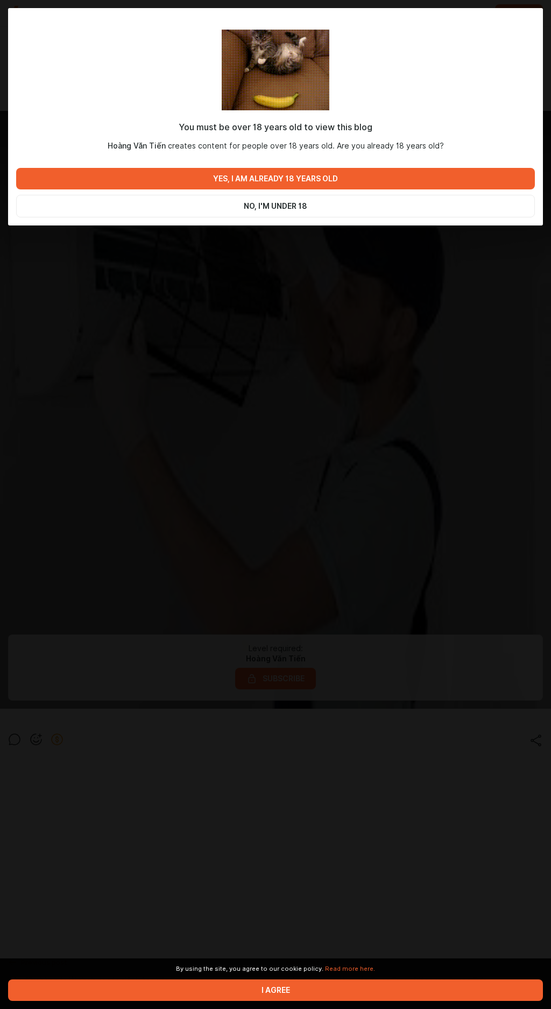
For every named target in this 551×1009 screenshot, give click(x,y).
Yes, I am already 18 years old (275, 178)
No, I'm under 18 (275, 206)
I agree (276, 990)
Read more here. (350, 968)
